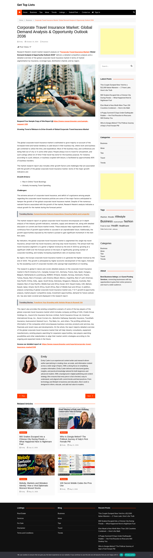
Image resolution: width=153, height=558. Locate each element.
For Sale (20, 523)
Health (114, 225)
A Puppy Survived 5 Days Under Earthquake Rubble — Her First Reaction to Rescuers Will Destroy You (116, 115)
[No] (150, 555)
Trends (54, 12)
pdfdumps (115, 229)
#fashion (103, 217)
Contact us (86, 12)
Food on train (105, 226)
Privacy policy (130, 555)
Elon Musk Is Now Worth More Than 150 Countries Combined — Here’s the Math (115, 106)
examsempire (118, 222)
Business (33, 12)
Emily (21, 42)
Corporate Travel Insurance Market (74, 52)
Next (89, 396)
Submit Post (73, 12)
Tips (40, 12)
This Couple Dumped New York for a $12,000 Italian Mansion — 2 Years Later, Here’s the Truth (115, 87)
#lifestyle (120, 216)
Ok (121, 555)
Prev (23, 396)
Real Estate (21, 513)
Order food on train (106, 229)
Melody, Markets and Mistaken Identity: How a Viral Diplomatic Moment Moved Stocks (33, 485)
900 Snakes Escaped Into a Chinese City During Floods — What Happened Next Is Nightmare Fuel (115, 97)
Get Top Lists (26, 5)
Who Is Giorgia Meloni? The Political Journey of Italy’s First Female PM (74, 439)
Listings (62, 12)
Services (20, 518)
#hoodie (111, 217)
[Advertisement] (117, 41)
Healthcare (124, 226)
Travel (102, 158)
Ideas (47, 12)
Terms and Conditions (25, 533)
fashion (128, 221)
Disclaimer (21, 528)
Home (25, 12)
